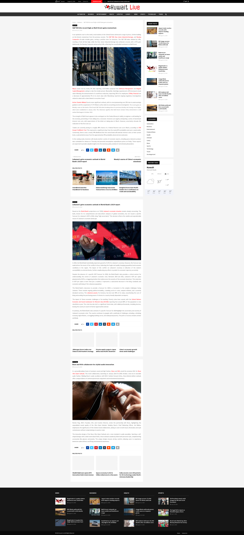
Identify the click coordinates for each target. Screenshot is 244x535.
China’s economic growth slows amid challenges (128, 350)
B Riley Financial (133, 93)
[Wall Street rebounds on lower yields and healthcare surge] (152, 55)
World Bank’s (85, 211)
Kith (119, 371)
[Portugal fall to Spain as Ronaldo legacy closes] (163, 512)
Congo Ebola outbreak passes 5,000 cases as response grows (164, 81)
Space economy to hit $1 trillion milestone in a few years (107, 474)
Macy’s (74, 89)
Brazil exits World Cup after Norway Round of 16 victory (178, 521)
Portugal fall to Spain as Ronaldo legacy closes (177, 511)
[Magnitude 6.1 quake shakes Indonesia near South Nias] (152, 68)
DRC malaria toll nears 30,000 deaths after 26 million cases (165, 94)
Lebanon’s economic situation (112, 211)
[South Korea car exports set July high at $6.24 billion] (95, 523)
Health (111, 14)
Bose (113, 371)
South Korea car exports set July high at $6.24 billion (110, 521)
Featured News (151, 132)
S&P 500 (111, 37)
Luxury (128, 14)
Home (79, 1)
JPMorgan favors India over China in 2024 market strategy (82, 350)
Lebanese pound (92, 293)
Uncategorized (151, 154)
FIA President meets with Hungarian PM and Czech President (178, 500)
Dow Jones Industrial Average (124, 37)
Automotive (81, 14)
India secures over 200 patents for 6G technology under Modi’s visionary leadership (130, 475)
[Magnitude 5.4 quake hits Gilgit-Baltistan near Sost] (60, 522)
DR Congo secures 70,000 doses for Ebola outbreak (164, 43)
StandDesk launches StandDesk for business (80, 189)
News (136, 14)
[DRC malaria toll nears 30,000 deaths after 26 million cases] (152, 94)
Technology (152, 14)
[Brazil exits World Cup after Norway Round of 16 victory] (163, 523)
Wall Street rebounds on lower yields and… (119, 1)
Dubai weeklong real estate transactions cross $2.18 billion (106, 189)
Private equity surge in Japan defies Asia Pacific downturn (106, 350)
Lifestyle (120, 14)
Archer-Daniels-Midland (79, 102)
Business (91, 14)
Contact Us (85, 1)
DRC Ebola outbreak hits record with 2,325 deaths (165, 106)
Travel (161, 14)
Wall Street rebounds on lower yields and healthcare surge (164, 55)
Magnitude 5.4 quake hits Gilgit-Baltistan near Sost (75, 521)
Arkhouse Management (126, 89)
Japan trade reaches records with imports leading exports (165, 30)
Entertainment (102, 14)
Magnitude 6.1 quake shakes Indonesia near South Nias (163, 68)
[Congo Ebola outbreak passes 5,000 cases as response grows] (152, 81)
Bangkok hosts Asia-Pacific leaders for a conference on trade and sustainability (128, 190)
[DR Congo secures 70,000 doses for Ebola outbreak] (152, 43)
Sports (142, 14)
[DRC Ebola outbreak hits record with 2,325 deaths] (152, 107)
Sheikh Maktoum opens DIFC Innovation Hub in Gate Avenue (83, 474)
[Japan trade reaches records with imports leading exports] (152, 30)
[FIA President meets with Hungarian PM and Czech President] (163, 501)
